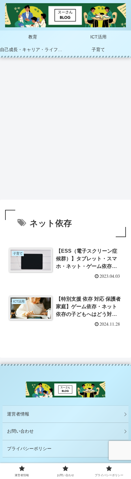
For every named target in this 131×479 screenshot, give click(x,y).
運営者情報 (18, 413)
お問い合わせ (20, 431)
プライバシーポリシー (29, 448)
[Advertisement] (65, 130)
